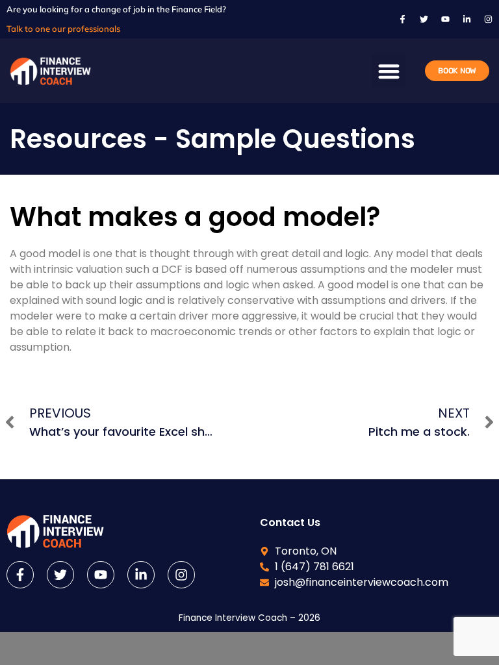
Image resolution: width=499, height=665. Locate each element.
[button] (389, 71)
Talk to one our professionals (63, 28)
